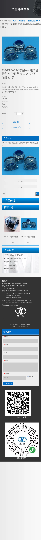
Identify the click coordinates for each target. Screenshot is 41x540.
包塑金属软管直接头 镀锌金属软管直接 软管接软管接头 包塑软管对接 (29, 237)
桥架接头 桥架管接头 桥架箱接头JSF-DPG (12, 237)
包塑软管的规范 (10, 266)
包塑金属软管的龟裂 (11, 259)
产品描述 (8, 138)
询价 (14, 122)
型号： (4, 96)
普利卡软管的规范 (10, 263)
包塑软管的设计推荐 (11, 270)
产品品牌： (5, 101)
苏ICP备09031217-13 (23, 326)
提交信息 (9, 383)
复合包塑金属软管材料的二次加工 (15, 256)
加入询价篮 (15, 127)
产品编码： (5, 107)
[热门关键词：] (37, 194)
